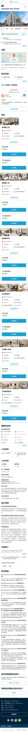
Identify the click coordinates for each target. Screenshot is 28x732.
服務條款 (3, 726)
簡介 (2, 28)
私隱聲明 (9, 726)
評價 (7, 28)
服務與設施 (18, 28)
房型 (12, 28)
